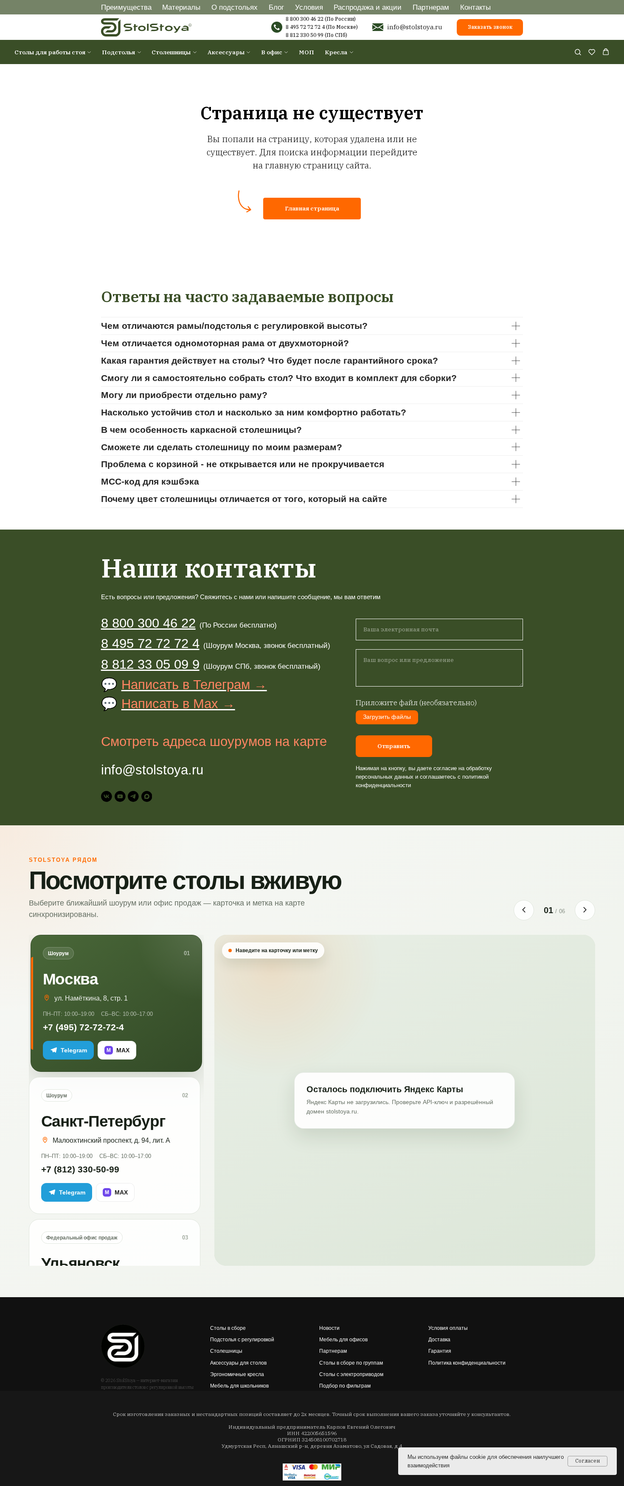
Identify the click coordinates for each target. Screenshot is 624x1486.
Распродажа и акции (368, 7)
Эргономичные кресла (237, 1374)
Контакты (475, 7)
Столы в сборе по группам (351, 1363)
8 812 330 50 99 (304, 35)
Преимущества (126, 7)
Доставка (439, 1340)
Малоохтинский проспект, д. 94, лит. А (111, 1140)
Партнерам (431, 7)
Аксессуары (226, 52)
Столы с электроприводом (351, 1374)
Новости (329, 1328)
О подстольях (234, 7)
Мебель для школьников (239, 1386)
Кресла (336, 52)
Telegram (74, 1050)
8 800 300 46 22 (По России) (321, 19)
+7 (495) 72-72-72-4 (83, 1027)
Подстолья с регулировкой (242, 1340)
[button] (577, 51)
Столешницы (171, 52)
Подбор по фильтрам (345, 1386)
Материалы (181, 7)
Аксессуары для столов (238, 1363)
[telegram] (133, 796)
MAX (118, 1050)
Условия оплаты (448, 1328)
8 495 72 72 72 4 (305, 27)
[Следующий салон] (585, 910)
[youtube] (120, 796)
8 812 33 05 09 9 (150, 664)
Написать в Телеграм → (194, 684)
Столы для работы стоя (49, 52)
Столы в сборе (228, 1328)
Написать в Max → (178, 703)
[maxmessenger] (146, 796)
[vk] (106, 796)
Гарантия (439, 1351)
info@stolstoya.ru (414, 26)
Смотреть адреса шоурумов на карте (214, 741)
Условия (309, 7)
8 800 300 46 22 (148, 623)
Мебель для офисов (343, 1340)
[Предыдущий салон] (524, 910)
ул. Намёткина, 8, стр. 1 (91, 998)
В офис (271, 52)
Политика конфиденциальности (467, 1363)
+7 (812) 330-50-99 (80, 1169)
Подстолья (118, 52)
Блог (276, 7)
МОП (306, 52)
